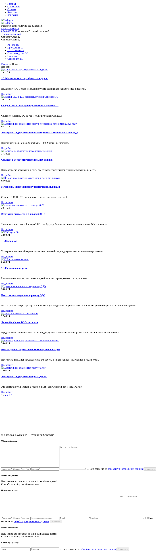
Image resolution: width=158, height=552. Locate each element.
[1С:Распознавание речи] (15, 259)
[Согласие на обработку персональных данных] (26, 151)
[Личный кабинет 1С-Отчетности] (19, 313)
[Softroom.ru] (7, 20)
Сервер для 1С (15, 58)
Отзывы (11, 9)
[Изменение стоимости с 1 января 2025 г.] (23, 205)
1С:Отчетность (49, 415)
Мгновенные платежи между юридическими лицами (30, 186)
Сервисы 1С (13, 56)
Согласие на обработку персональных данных (26, 159)
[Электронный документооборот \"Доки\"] (24, 367)
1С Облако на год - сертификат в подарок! (24, 78)
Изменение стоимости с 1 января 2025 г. (23, 214)
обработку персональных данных (125, 469)
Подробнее (7, 94)
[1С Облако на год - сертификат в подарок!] (24, 69)
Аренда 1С (13, 45)
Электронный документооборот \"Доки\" (24, 376)
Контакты (12, 15)
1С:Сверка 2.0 (9, 241)
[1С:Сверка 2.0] (10, 232)
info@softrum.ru (130, 418)
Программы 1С (15, 47)
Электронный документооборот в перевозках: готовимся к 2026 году (39, 132)
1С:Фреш (87, 415)
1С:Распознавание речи (14, 268)
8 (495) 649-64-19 (131, 406)
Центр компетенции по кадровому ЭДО (23, 295)
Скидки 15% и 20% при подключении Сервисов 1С (29, 105)
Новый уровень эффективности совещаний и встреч (30, 349)
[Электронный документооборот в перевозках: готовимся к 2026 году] (39, 123)
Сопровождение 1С (17, 53)
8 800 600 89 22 (9, 31)
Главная (11, 3)
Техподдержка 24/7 (11, 34)
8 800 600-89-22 (130, 411)
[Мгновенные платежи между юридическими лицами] (30, 178)
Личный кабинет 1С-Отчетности (19, 322)
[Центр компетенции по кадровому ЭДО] (23, 286)
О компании (13, 6)
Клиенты (12, 12)
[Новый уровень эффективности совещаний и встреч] (30, 340)
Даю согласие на (116, 469)
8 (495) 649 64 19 (10, 28)
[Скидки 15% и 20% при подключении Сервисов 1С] (29, 96)
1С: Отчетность (15, 50)
